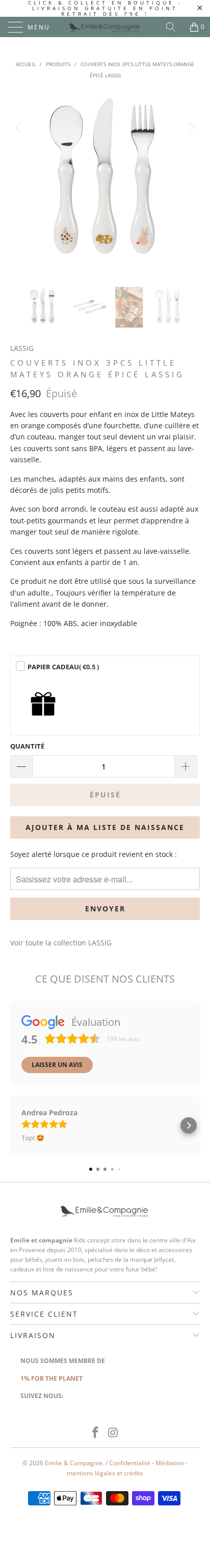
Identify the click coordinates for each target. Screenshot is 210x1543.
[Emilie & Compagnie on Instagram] (113, 1432)
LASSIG (22, 348)
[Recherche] (174, 27)
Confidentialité (129, 1463)
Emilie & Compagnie (73, 1463)
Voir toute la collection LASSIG (61, 942)
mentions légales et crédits (105, 1473)
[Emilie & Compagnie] (105, 27)
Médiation (169, 1463)
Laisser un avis (57, 1064)
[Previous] (20, 182)
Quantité (27, 746)
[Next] (189, 182)
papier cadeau (63, 666)
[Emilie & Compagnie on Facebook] (95, 1432)
